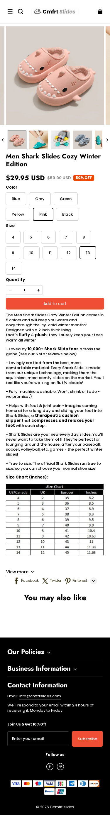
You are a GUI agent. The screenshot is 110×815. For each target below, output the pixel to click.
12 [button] (69, 253)
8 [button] (83, 237)
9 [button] (13, 253)
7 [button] (66, 237)
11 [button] (50, 253)
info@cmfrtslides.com (40, 696)
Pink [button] (43, 214)
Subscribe (87, 739)
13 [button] (88, 253)
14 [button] (14, 268)
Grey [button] (40, 199)
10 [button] (31, 253)
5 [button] (31, 237)
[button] (10, 11)
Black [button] (67, 214)
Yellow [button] (18, 214)
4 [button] (13, 237)
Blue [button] (16, 199)
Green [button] (66, 199)
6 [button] (48, 237)
